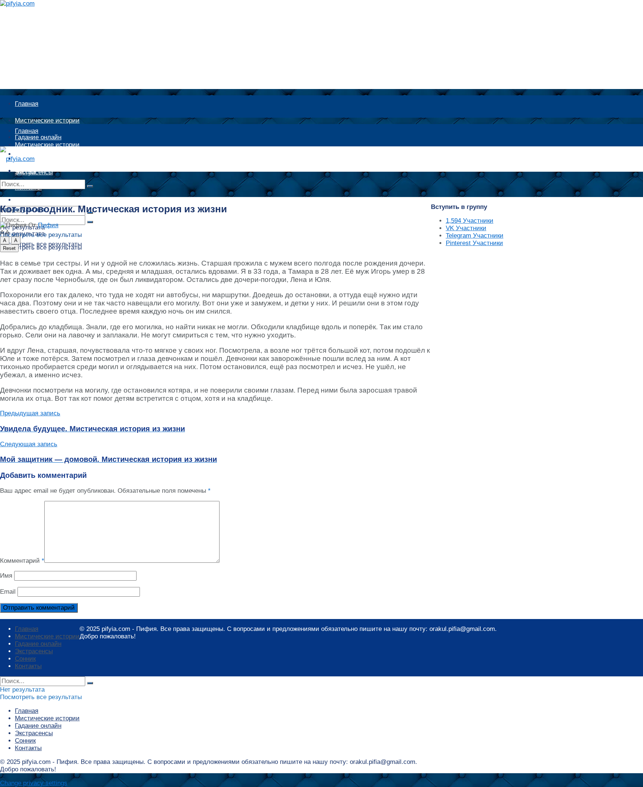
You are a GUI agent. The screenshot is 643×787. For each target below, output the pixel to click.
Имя (6, 575)
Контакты (28, 666)
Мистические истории (47, 120)
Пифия (48, 225)
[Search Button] (90, 186)
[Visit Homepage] (24, 3)
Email (8, 591)
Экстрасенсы (34, 651)
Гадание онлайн (38, 158)
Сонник (25, 658)
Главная (26, 103)
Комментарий (22, 560)
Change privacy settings (33, 783)
